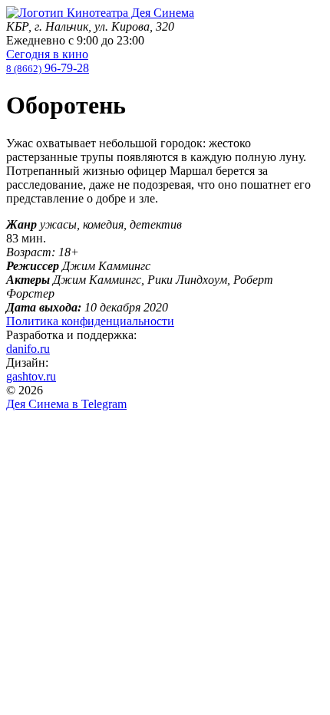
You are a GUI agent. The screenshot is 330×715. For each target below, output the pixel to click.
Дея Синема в (66, 403)
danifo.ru (28, 348)
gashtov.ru (31, 376)
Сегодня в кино (47, 54)
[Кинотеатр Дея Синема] (100, 12)
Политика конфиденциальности (90, 321)
